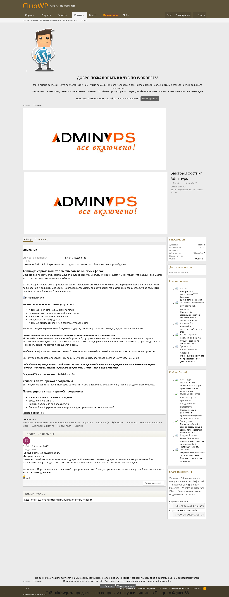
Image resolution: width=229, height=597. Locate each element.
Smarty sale (186, 420)
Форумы (29, 14)
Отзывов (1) (41, 239)
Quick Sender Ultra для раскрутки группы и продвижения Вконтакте (190, 400)
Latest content (70, 20)
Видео (92, 14)
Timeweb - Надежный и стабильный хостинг (192, 305)
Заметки (62, 14)
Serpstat (184, 449)
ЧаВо (126, 14)
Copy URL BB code (179, 501)
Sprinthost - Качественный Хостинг (188, 349)
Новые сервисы (30, 20)
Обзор (27, 239)
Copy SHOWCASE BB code (183, 510)
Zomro (183, 288)
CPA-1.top (185, 379)
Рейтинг (79, 14)
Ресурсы (46, 14)
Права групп (111, 14)
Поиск (84, 20)
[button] (37, 15)
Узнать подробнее (75, 257)
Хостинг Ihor (187, 323)
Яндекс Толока (188, 435)
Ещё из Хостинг (179, 281)
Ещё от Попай (178, 372)
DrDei (26, 446)
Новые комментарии (50, 20)
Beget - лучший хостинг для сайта (190, 336)
